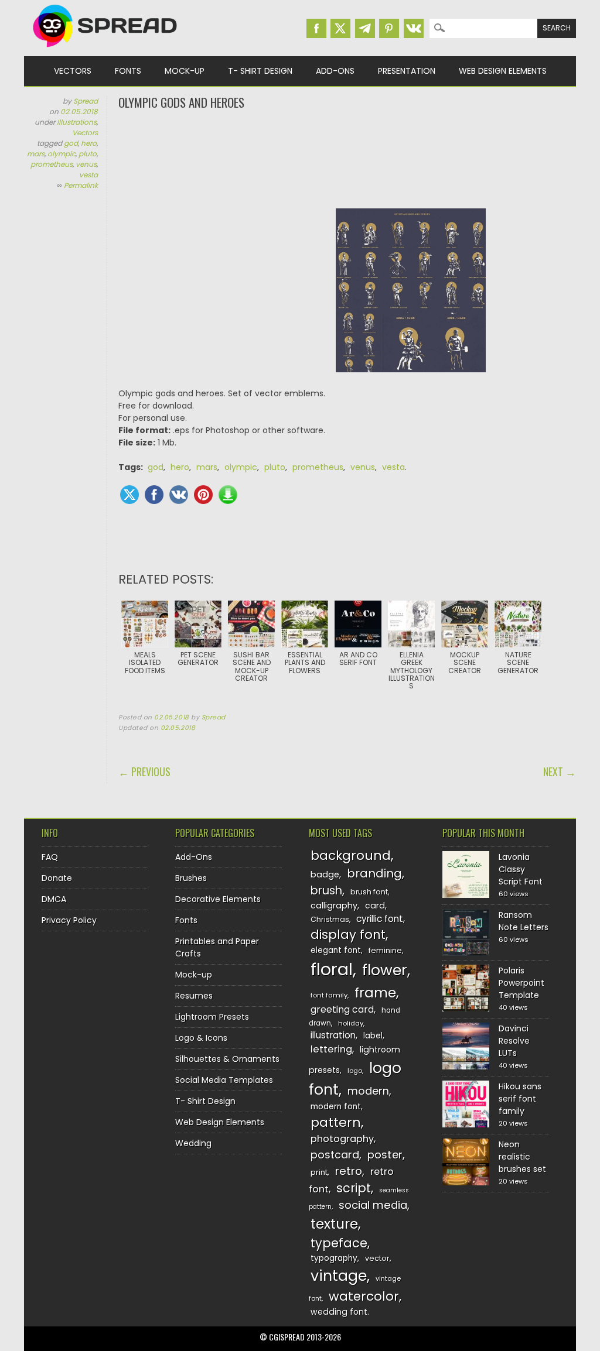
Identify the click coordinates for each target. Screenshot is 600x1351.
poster (385, 1154)
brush (326, 891)
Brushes (191, 878)
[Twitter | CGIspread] (340, 28)
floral (332, 969)
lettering (331, 1049)
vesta (88, 175)
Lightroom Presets (212, 1017)
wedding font (339, 1312)
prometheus (51, 164)
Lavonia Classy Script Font (521, 869)
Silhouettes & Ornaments (227, 1059)
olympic (61, 154)
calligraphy (334, 905)
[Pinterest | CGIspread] (389, 28)
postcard (335, 1154)
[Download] (228, 494)
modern (368, 1090)
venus (86, 164)
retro (348, 1171)
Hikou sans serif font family (520, 1099)
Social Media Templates (224, 1080)
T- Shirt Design (260, 71)
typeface (339, 1243)
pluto (88, 154)
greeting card (342, 1009)
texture (334, 1223)
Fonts (128, 71)
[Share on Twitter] (129, 494)
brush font (369, 892)
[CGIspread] (105, 50)
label (373, 1035)
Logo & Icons (201, 1038)
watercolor (364, 1296)
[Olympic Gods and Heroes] (410, 381)
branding (374, 873)
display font (348, 934)
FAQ (50, 857)
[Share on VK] (178, 494)
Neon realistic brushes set (522, 1157)
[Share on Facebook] (154, 494)
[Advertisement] (347, 158)
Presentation (406, 71)
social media (373, 1205)
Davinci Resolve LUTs (514, 1041)
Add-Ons (335, 71)
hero (89, 143)
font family (329, 995)
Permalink (81, 185)
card (375, 905)
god (71, 143)
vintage (339, 1276)
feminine (385, 950)
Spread (85, 101)
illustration (333, 1035)
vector (377, 1258)
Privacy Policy (69, 920)
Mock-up (184, 71)
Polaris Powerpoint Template (521, 983)
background (351, 855)
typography (334, 1258)
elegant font (336, 950)
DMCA (54, 899)
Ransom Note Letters (523, 921)
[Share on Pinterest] (203, 494)
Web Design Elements (503, 71)
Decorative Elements (218, 899)
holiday (350, 1023)
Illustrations (77, 122)
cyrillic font (379, 919)
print (319, 1172)
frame (375, 992)
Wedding (193, 1143)
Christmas (330, 919)
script (353, 1187)
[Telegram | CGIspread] (365, 28)
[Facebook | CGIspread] (316, 28)
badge (325, 874)
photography (342, 1139)
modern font (336, 1106)
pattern (336, 1122)
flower (384, 970)
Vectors (72, 71)
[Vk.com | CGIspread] (414, 28)
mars (36, 154)
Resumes (194, 996)
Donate (57, 878)
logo (354, 1070)
